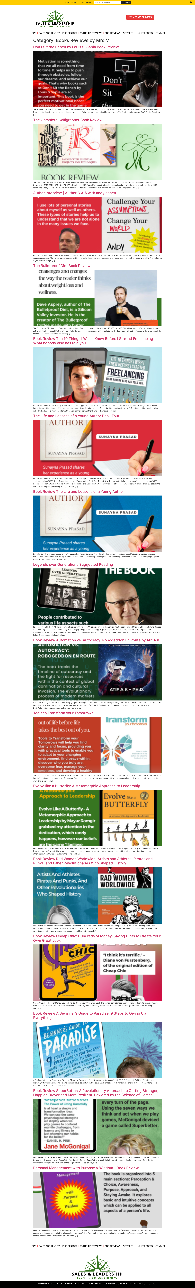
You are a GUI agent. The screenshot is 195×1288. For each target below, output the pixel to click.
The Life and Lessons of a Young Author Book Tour (76, 416)
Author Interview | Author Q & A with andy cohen (74, 193)
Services (128, 33)
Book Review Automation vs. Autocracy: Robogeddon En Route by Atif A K (96, 640)
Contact (160, 33)
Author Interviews (91, 33)
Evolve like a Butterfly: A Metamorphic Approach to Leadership (86, 786)
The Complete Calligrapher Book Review (67, 120)
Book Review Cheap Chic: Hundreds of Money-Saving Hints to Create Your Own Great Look (97, 938)
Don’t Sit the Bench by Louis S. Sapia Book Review (76, 47)
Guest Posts (145, 33)
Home (33, 33)
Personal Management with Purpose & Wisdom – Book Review (86, 1168)
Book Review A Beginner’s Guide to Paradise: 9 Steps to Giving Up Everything (89, 1015)
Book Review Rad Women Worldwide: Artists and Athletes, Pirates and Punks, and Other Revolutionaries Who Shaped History (93, 861)
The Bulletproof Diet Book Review (62, 265)
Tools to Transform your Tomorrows (63, 713)
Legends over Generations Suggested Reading (73, 564)
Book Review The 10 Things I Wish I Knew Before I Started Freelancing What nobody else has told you (93, 340)
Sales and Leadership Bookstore (58, 33)
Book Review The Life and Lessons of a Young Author (78, 491)
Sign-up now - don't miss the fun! (78, 2)
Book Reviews (113, 33)
